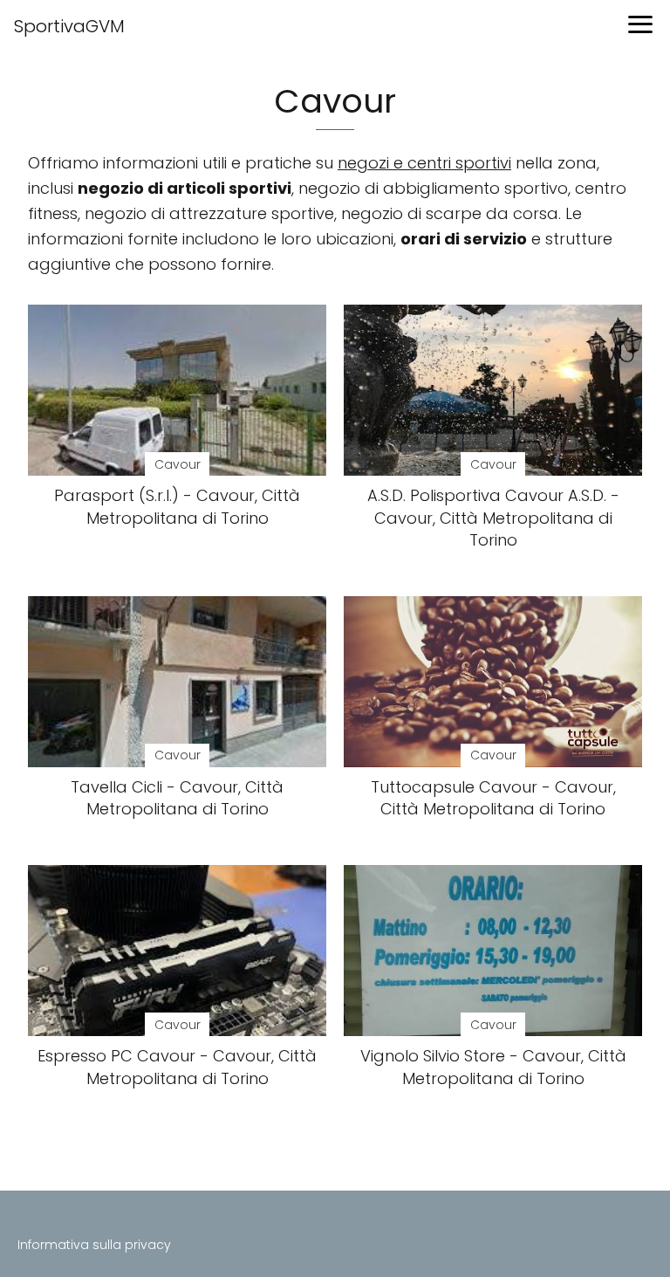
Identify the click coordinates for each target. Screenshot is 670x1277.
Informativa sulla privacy (94, 1244)
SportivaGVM (69, 26)
